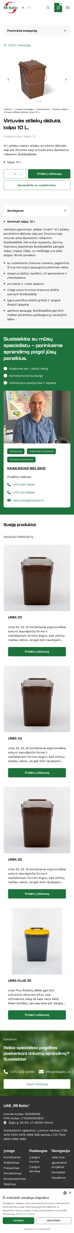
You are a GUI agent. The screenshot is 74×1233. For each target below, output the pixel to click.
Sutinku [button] (18, 1220)
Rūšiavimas (11, 1162)
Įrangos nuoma (34, 1159)
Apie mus (58, 1157)
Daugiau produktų (18, 537)
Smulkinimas (12, 1173)
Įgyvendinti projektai (59, 1164)
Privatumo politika (25, 1213)
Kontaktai (58, 1172)
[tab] (34, 101)
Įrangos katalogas (24, 109)
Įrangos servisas (34, 1169)
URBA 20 (15, 617)
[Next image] (66, 79)
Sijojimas (10, 1184)
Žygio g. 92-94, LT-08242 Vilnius (30, 1122)
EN (29, 7)
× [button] (70, 1193)
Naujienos (58, 1177)
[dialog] (37, 1210)
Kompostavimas (15, 1178)
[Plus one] (21, 174)
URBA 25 (15, 859)
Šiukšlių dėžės (59, 109)
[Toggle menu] (67, 7)
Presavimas (11, 1168)
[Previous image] (8, 79)
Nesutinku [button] (54, 1220)
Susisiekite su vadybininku (37, 185)
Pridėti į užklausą (49, 173)
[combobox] (65, 1193)
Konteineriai (43, 109)
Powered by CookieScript (37, 1229)
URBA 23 (15, 738)
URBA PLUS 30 (19, 981)
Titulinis (8, 109)
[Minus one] (9, 174)
